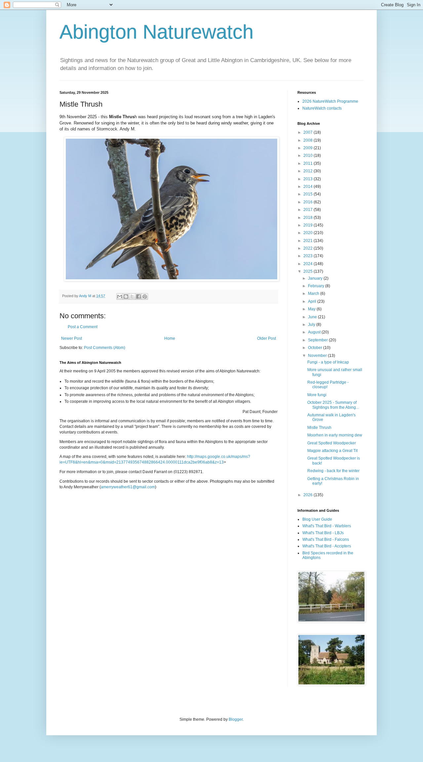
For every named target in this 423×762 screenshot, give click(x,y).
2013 (308, 179)
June (313, 317)
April (312, 301)
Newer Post (71, 338)
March (314, 293)
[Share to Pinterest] (144, 296)
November (318, 355)
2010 (308, 155)
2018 (308, 217)
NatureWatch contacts (322, 108)
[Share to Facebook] (138, 296)
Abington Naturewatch (156, 32)
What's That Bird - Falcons (325, 539)
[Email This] (119, 296)
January (316, 278)
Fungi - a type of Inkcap (328, 362)
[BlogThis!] (126, 296)
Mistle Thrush (319, 427)
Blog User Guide (317, 519)
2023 (308, 256)
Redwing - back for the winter (333, 470)
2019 (308, 225)
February (316, 286)
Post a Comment (82, 327)
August (315, 332)
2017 (308, 209)
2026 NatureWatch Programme (330, 101)
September (318, 340)
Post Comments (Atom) (104, 347)
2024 (308, 263)
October (315, 347)
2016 (308, 202)
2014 (308, 186)
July (312, 324)
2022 (308, 248)
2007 (308, 132)
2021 (308, 240)
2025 (308, 271)
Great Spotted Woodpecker (331, 443)
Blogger (236, 719)
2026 (308, 495)
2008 (308, 140)
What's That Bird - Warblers (326, 526)
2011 (308, 163)
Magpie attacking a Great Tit (332, 450)
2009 (308, 148)
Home (169, 338)
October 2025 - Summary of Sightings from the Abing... (333, 404)
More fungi (317, 395)
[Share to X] (132, 296)
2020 (308, 232)
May (312, 309)
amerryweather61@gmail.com (128, 487)
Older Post (266, 338)
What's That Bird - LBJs (323, 533)
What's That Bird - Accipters (326, 546)
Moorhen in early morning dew (334, 435)
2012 (308, 171)
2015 (308, 194)
